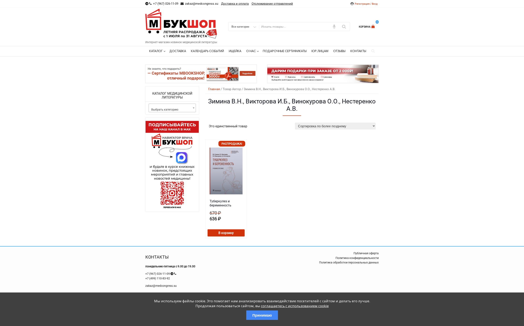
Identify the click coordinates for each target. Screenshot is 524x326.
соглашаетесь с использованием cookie (295, 306)
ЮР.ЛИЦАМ (320, 51)
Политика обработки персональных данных (349, 262)
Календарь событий (207, 51)
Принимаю (262, 315)
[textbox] (172, 109)
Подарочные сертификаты (285, 51)
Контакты (358, 51)
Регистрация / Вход (366, 3)
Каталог (156, 51)
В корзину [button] (226, 233)
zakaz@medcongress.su (161, 285)
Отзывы (339, 51)
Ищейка (235, 51)
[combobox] (172, 108)
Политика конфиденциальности (357, 258)
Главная (214, 89)
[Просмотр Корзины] (373, 26)
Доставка (177, 51)
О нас (251, 51)
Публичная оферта (366, 253)
